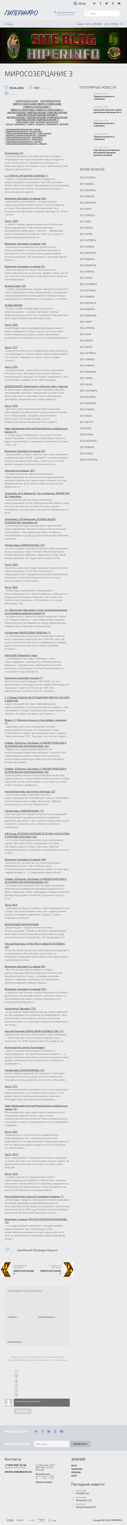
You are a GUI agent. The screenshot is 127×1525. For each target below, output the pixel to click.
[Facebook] (42, 1431)
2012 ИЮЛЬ (86, 233)
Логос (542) (11, 1173)
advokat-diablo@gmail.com (18, 1471)
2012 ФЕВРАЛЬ (88, 202)
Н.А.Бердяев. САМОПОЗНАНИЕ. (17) (24, 810)
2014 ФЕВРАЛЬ (88, 315)
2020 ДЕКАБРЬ (88, 440)
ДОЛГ (74, 1475)
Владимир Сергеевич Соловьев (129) (25, 243)
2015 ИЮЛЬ (86, 384)
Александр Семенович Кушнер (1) (24, 677)
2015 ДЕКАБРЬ (88, 403)
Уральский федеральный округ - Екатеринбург (24, 139)
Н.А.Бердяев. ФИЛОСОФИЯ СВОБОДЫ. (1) (27, 632)
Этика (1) (31, 124)
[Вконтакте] (36, 1431)
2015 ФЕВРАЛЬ (88, 371)
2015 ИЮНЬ (86, 377)
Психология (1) (52, 124)
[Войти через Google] (16, 1390)
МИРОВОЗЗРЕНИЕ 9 (48, 120)
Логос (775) (11, 1086)
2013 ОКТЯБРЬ (88, 290)
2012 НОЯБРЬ (87, 246)
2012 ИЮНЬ (86, 227)
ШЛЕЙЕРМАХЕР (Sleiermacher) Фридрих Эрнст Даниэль (36, 386)
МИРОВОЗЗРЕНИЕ (27, 115)
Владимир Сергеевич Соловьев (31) (25, 266)
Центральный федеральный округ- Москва (23, 129)
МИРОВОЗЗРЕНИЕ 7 (17, 117)
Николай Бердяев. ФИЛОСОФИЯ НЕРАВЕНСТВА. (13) (34, 1031)
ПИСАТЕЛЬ (63, 124)
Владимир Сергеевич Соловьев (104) (25, 988)
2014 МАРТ (86, 321)
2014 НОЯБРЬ (87, 359)
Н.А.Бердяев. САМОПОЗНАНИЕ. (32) (25, 544)
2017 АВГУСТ (87, 421)
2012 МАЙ (85, 221)
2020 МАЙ (85, 428)
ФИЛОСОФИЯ (22, 122)
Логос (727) (11, 347)
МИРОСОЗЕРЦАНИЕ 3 (50, 110)
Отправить (22, 1411)
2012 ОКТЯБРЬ (88, 240)
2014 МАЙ (85, 334)
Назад (10, 24)
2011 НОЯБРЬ (87, 183)
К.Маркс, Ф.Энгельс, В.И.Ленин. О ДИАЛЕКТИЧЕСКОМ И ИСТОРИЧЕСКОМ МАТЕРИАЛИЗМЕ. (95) (35, 770)
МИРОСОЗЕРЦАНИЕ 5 (38, 107)
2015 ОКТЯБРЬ (88, 396)
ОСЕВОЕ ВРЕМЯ (13, 305)
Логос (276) (11, 366)
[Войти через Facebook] (16, 1380)
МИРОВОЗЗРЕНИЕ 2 (38, 113)
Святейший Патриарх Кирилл (37, 1250)
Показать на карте (44, 1482)
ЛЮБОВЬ (76, 1472)
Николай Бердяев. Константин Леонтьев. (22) (30, 791)
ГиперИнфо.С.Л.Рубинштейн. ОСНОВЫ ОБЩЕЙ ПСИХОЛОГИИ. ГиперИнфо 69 (30, 521)
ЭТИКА (31, 122)
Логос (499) (11, 220)
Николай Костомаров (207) (20, 470)
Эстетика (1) (41, 124)
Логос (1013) (11, 1154)
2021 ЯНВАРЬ (87, 447)
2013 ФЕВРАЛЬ (88, 265)
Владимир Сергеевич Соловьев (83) (25, 966)
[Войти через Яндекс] (16, 1385)
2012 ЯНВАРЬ (87, 196)
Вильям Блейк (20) (15, 285)
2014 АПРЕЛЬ (87, 327)
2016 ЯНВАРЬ (87, 409)
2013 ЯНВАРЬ (87, 258)
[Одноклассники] (55, 1431)
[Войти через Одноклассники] (16, 1394)
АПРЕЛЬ (114, 24)
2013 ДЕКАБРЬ (88, 302)
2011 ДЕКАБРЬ (88, 190)
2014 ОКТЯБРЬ (88, 353)
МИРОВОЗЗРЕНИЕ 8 (27, 120)
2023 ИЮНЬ (86, 453)
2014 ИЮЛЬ (86, 346)
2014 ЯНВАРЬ (87, 309)
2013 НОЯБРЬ (87, 296)
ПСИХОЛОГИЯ (52, 122)
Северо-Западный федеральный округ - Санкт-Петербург (29, 133)
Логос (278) (11, 405)
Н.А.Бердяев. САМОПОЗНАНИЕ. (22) (25, 1070)
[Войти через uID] (16, 1371)
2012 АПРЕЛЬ (87, 215)
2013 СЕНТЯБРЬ (88, 284)
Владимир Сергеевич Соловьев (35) (25, 450)
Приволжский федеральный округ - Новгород (24, 142)
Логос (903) (11, 587)
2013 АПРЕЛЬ (87, 271)
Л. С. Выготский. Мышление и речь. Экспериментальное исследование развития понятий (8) (36, 611)
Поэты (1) (10, 124)
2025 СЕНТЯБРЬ (89, 459)
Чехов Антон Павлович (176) (20, 1008)
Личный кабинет (66, 12)
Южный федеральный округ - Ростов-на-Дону (24, 131)
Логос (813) (11, 904)
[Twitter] (49, 1431)
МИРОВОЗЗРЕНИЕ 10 (38, 117)
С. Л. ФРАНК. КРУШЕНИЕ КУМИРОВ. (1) (26, 175)
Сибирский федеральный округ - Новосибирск (24, 137)
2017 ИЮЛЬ (86, 415)
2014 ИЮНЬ (86, 340)
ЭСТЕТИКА (40, 122)
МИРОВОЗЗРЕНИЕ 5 (47, 115)
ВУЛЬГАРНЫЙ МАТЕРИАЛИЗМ (22, 924)
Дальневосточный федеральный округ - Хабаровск (26, 135)
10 (121, 24)
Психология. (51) (14, 152)
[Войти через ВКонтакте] (16, 1376)
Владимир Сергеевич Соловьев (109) (25, 859)
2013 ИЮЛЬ (86, 277)
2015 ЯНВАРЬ (87, 365)
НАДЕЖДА (76, 1468)
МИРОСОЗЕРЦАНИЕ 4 (24, 110)
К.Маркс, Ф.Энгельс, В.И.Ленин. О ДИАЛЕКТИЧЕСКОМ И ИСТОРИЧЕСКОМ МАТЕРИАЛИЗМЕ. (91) (35, 880)
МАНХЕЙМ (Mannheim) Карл (21, 655)
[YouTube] (61, 1431)
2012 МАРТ (86, 208)
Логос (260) (11, 564)
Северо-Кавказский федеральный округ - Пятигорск (26, 144)
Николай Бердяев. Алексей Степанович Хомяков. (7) (34, 1196)
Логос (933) (11, 324)
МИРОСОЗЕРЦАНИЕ (27, 100)
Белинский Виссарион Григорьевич (24, 1047)
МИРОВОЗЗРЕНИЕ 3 (17, 113)
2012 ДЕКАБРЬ (88, 252)
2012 (106, 24)
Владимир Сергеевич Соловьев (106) (25, 198)
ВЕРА (74, 1465)
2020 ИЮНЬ (86, 434)
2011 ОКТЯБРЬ (87, 177)
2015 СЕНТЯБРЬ (88, 390)
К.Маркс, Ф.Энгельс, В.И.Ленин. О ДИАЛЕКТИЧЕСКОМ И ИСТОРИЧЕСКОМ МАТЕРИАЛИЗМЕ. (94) (35, 744)
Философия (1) (20, 124)
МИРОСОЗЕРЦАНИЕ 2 (50, 1272)
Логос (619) (11, 1131)
